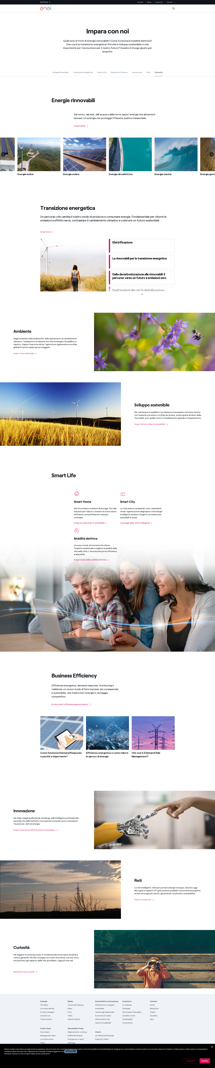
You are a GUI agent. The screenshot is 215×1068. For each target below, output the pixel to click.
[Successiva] (211, 154)
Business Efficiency (119, 72)
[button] (45, 2)
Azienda (140, 2)
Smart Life (101, 72)
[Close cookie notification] (212, 1047)
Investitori (159, 2)
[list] (107, 160)
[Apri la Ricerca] (173, 8)
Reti (148, 72)
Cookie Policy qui (70, 1051)
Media (149, 2)
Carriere (170, 2)
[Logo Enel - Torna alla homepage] (46, 8)
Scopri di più (45, 1028)
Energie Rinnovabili (61, 72)
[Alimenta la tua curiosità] (13, 965)
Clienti (98, 1032)
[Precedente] (3, 154)
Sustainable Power (76, 1028)
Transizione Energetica (83, 72)
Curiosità (158, 72)
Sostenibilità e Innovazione (106, 1001)
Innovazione (137, 72)
